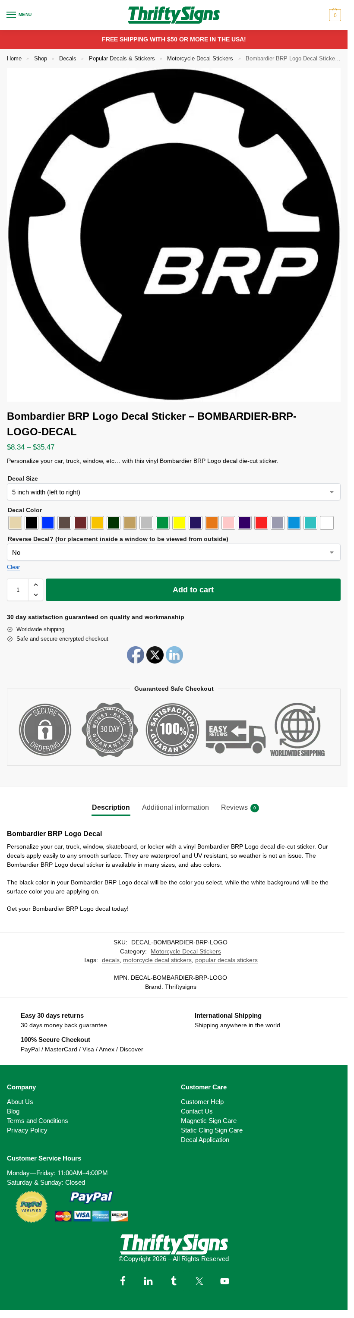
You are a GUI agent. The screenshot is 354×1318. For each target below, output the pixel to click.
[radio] (15, 522)
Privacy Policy (27, 1130)
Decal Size (23, 478)
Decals (67, 58)
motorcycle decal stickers (157, 960)
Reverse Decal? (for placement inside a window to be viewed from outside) (118, 538)
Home (14, 58)
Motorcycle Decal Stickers (200, 58)
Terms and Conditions (37, 1120)
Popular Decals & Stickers (122, 58)
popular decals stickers (226, 960)
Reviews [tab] (238, 807)
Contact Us (197, 1111)
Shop (40, 58)
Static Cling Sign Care (212, 1130)
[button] (334, 15)
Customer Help (202, 1101)
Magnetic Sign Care (209, 1120)
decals (111, 960)
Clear (13, 567)
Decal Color (25, 509)
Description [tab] (111, 807)
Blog (13, 1111)
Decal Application (205, 1139)
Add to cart (193, 589)
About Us (20, 1101)
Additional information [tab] (175, 807)
